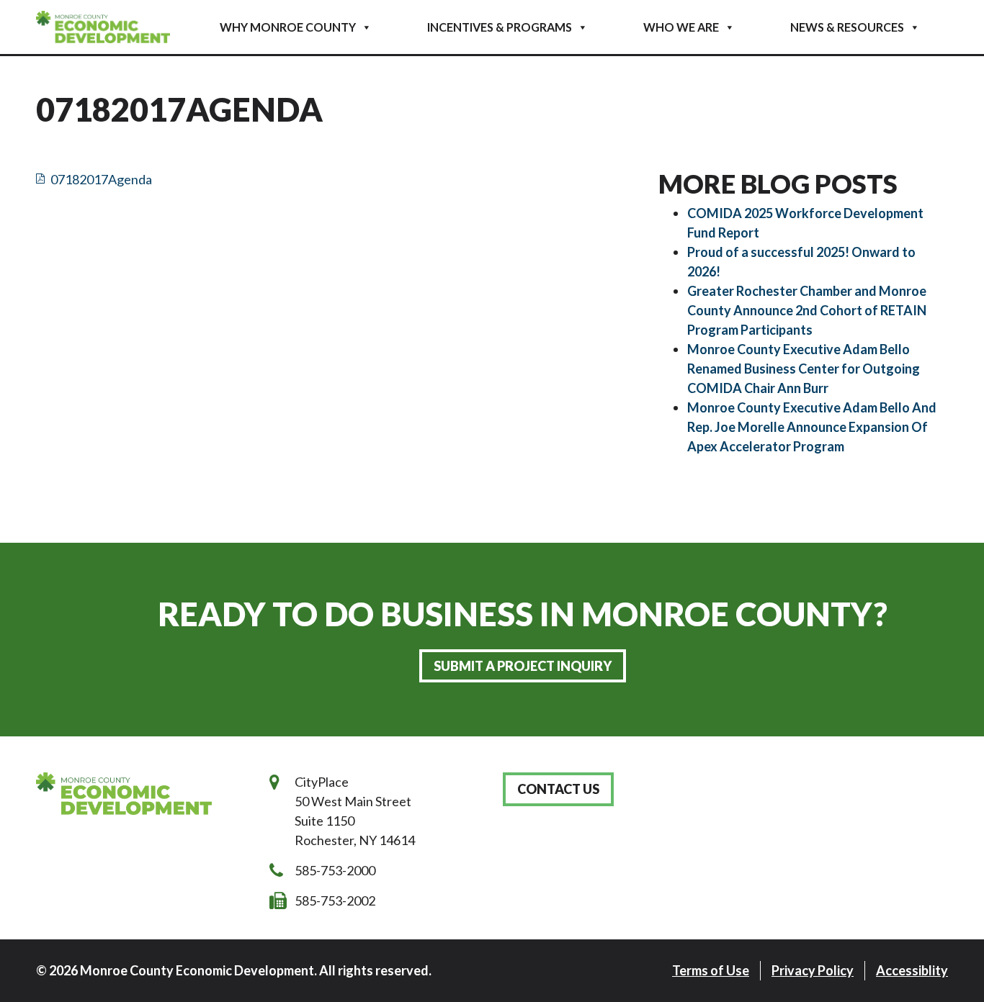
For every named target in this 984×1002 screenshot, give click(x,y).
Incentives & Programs (499, 27)
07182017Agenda (101, 179)
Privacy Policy (812, 970)
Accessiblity (912, 970)
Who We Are (681, 27)
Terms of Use (710, 970)
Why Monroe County (288, 27)
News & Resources (847, 27)
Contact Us (558, 789)
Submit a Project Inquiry (523, 666)
